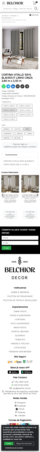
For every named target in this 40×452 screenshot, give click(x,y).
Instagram (21, 403)
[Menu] (3, 3)
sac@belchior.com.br (21, 388)
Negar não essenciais (24, 443)
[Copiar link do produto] (22, 86)
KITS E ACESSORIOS (20, 323)
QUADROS (20, 335)
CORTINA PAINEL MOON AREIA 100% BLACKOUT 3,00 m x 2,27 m (30, 197)
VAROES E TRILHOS (20, 343)
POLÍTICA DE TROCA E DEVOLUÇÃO (20, 300)
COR (3, 125)
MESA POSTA (20, 327)
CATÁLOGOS (20, 347)
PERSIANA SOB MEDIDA (20, 352)
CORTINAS (20, 319)
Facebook (21, 406)
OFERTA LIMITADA (20, 331)
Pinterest (21, 412)
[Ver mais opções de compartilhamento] (27, 86)
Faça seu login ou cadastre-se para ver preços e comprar (20, 145)
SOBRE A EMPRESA (20, 292)
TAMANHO (6, 102)
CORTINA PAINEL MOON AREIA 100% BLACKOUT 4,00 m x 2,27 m (10, 197)
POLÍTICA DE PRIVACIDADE (20, 296)
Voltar (34, 15)
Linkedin (21, 415)
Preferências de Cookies (14, 448)
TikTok (21, 409)
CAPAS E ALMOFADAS (20, 315)
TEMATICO (20, 339)
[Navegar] (2, 195)
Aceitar (8, 443)
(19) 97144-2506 (21, 385)
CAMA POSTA (20, 311)
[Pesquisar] (36, 8)
